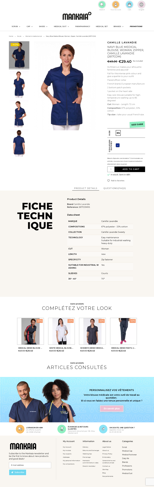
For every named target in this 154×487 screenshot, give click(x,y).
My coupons (67, 454)
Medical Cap (127, 451)
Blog (104, 473)
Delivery (85, 447)
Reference (73, 207)
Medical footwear (129, 455)
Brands (125, 462)
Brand (70, 204)
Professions (127, 466)
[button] (115, 180)
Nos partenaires (107, 476)
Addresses (66, 457)
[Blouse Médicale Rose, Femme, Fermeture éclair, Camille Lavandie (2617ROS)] (19, 55)
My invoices (67, 450)
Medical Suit (127, 473)
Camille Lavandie (82, 204)
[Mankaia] (77, 16)
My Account (67, 447)
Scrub (124, 447)
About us (105, 450)
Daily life (125, 458)
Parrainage (86, 457)
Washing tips (87, 454)
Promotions (127, 470)
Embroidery (106, 457)
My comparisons (68, 464)
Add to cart (131, 169)
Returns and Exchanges (91, 450)
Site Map (105, 469)
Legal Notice (106, 447)
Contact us (106, 466)
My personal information (71, 460)
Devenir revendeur (89, 466)
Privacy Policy (107, 454)
